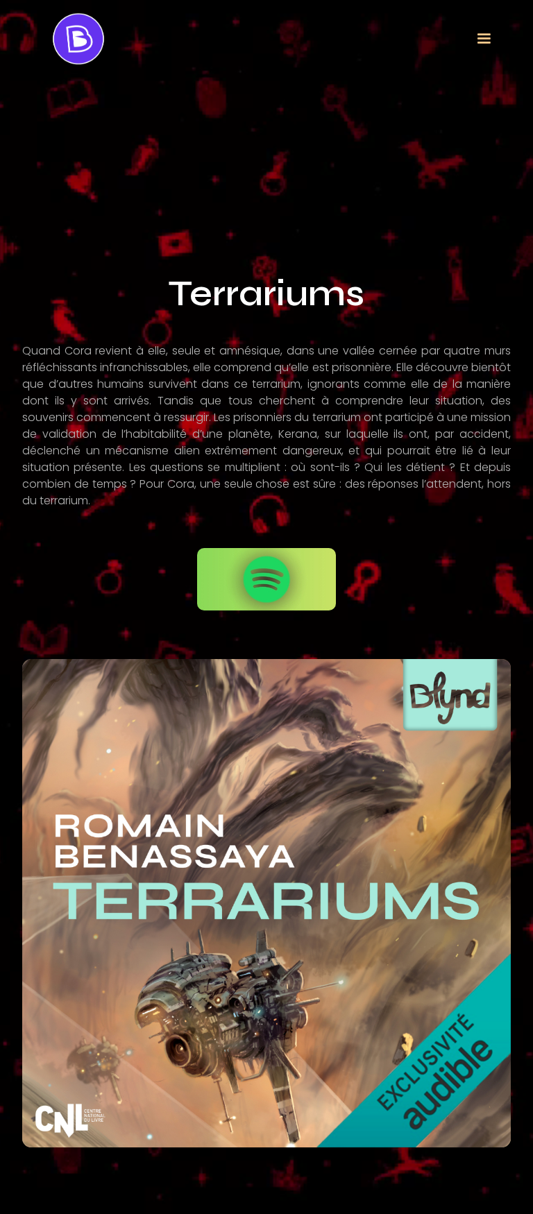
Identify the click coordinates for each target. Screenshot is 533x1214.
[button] (484, 39)
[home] (78, 39)
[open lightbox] (266, 903)
